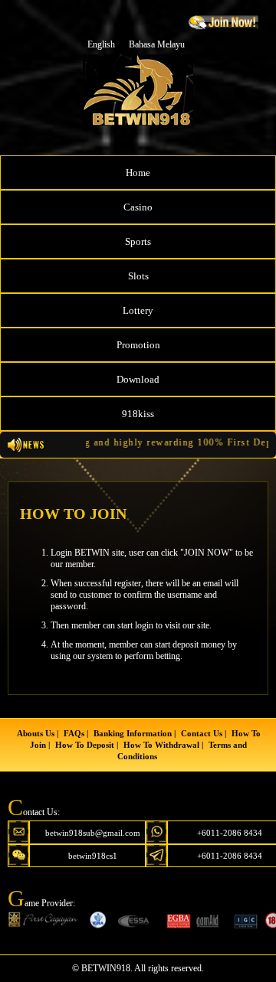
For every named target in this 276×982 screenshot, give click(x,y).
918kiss (138, 413)
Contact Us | (203, 733)
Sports (138, 241)
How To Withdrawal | (163, 744)
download (138, 379)
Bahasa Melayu (157, 44)
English (101, 44)
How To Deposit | (86, 744)
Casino (138, 207)
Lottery (138, 310)
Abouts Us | (37, 733)
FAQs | (76, 733)
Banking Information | (135, 733)
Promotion (138, 345)
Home (138, 172)
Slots (138, 276)
